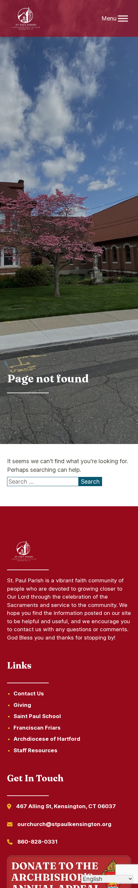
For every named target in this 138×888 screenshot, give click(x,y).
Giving (22, 705)
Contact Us (28, 693)
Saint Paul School (37, 716)
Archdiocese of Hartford (46, 739)
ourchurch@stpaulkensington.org (64, 824)
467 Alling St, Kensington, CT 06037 (66, 806)
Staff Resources (35, 750)
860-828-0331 (37, 841)
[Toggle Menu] (123, 18)
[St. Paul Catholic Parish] (26, 18)
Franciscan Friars (37, 727)
